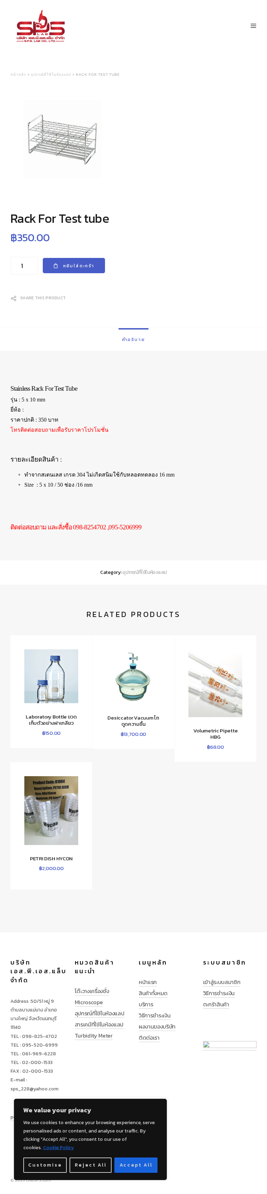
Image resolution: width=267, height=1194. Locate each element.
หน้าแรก (148, 982)
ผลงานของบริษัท (157, 1026)
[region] (90, 1139)
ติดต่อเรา (149, 1037)
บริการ (146, 1004)
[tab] (133, 339)
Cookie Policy (58, 1147)
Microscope (89, 1002)
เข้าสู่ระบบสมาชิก (222, 982)
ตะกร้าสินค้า (216, 1004)
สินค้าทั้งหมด (153, 993)
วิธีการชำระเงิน (154, 1015)
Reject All (91, 1165)
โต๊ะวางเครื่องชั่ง (92, 991)
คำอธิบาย (133, 339)
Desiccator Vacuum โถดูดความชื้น (133, 721)
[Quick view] (23, 730)
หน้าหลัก (18, 74)
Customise (45, 1165)
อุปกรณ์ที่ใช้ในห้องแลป (51, 74)
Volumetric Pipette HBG (215, 734)
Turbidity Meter (94, 1035)
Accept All (136, 1165)
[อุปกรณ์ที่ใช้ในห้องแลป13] (133, 140)
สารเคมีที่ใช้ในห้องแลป (99, 1024)
